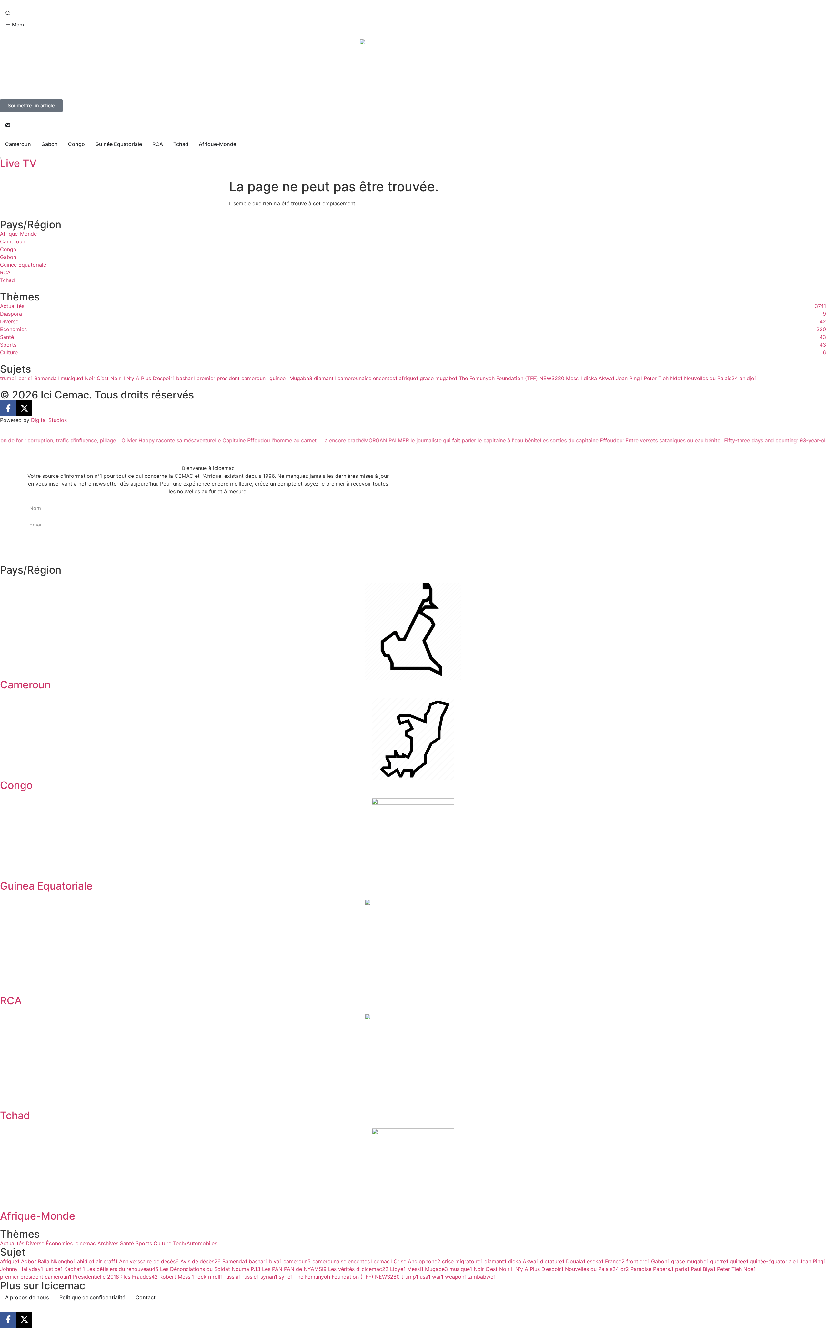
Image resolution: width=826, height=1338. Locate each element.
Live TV (18, 163)
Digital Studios (49, 420)
